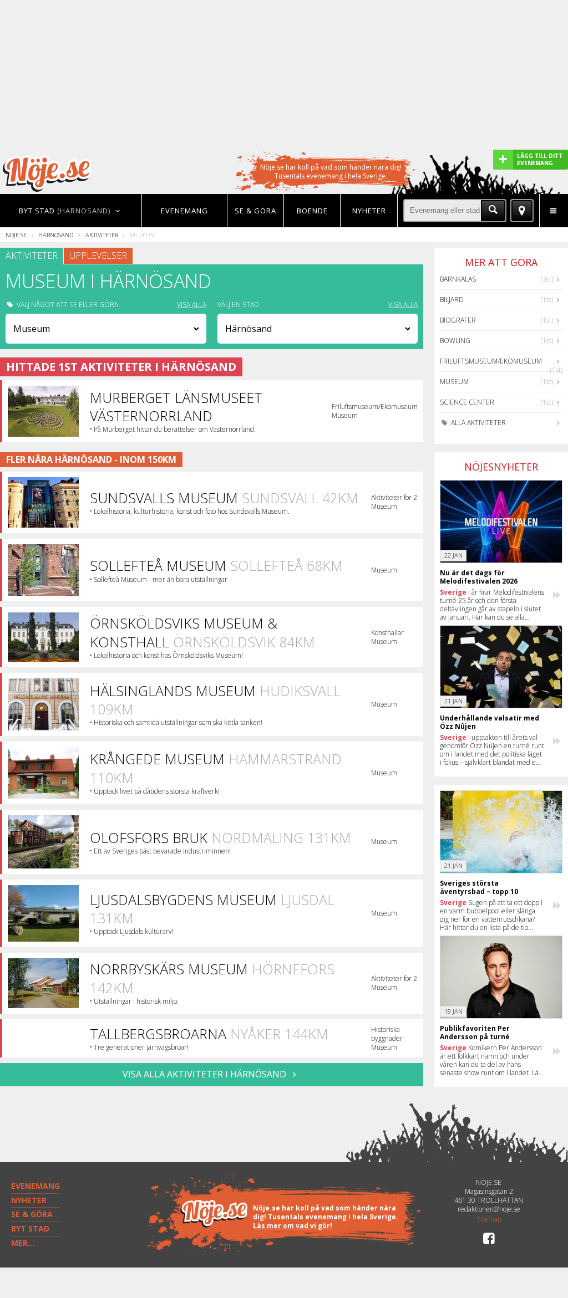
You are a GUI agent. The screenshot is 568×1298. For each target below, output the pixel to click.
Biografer (458, 320)
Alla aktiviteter (477, 422)
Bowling (455, 340)
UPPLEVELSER (98, 255)
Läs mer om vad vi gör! (292, 1225)
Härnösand (55, 235)
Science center (467, 402)
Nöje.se (16, 235)
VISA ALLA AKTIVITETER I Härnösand (205, 1074)
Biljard (452, 299)
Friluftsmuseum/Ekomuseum (491, 361)
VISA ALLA (191, 304)
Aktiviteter (101, 235)
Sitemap (488, 1219)
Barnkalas (458, 279)
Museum (454, 381)
